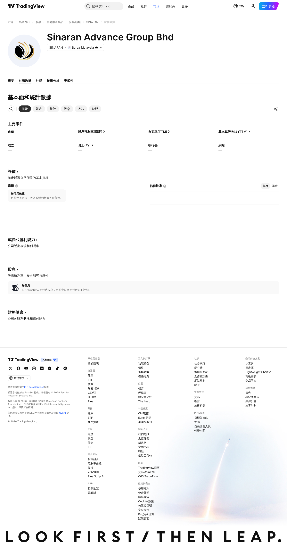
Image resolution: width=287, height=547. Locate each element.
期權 (90, 467)
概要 (141, 388)
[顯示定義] (16, 186)
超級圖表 (93, 363)
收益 (90, 438)
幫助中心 (143, 447)
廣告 (248, 392)
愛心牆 (198, 367)
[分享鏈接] (276, 108)
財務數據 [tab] (25, 80)
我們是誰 (143, 434)
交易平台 (250, 380)
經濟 (90, 434)
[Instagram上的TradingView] (34, 368)
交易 (197, 397)
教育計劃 (250, 405)
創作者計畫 (201, 376)
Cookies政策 (146, 501)
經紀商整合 (252, 397)
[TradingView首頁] (26, 6)
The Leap (144, 401)
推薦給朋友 (201, 372)
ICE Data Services (34, 386)
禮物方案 (143, 376)
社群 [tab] (39, 80)
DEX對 (92, 397)
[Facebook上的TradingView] (18, 368)
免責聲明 (143, 492)
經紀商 (170, 6)
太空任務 (143, 438)
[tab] (25, 108)
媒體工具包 (145, 455)
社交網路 (199, 363)
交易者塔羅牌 (146, 472)
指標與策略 (201, 417)
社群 (144, 6)
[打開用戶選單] (253, 6)
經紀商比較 (145, 397)
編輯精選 (199, 405)
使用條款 (143, 488)
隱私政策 (143, 497)
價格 (141, 367)
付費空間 (199, 430)
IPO (90, 447)
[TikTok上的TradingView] (57, 368)
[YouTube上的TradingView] (26, 368)
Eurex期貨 (144, 417)
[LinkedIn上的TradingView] (42, 368)
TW (241, 6)
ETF (90, 379)
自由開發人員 (202, 426)
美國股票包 (145, 422)
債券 (90, 384)
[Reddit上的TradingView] (65, 368)
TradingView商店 (149, 467)
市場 (156, 6)
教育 (197, 401)
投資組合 (93, 459)
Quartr (62, 412)
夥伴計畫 (250, 401)
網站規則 (199, 380)
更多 (185, 6)
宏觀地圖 (93, 472)
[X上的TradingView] (10, 368)
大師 (197, 422)
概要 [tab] (11, 80)
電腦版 (92, 492)
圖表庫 (249, 367)
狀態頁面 (143, 518)
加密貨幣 (93, 388)
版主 (197, 384)
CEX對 (92, 392)
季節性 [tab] (68, 80)
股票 (90, 375)
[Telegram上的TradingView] (49, 368)
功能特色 (143, 363)
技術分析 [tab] (53, 80)
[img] (96, 47)
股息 (90, 442)
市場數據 (143, 372)
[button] (137, 6)
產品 (131, 6)
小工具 (249, 363)
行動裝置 (93, 488)
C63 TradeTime (148, 476)
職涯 (141, 451)
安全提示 (143, 509)
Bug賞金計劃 (146, 514)
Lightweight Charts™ (258, 372)
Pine (90, 401)
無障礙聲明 (145, 505)
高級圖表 (250, 376)
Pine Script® (95, 476)
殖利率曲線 (95, 463)
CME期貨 (144, 413)
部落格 (142, 442)
